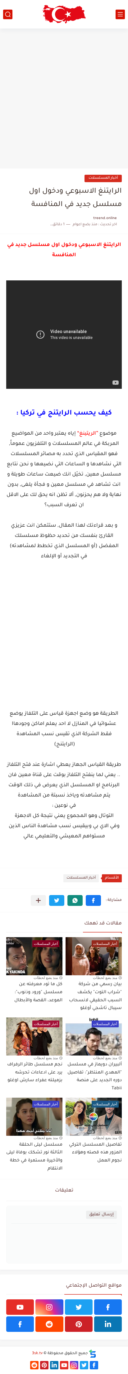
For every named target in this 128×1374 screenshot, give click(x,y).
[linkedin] (108, 1324)
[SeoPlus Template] (92, 1354)
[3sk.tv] (64, 14)
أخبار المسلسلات (103, 178)
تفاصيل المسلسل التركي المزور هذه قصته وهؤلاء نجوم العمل (95, 1153)
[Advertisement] (64, 98)
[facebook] (108, 1307)
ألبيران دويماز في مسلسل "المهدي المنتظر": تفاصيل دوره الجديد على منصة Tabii (94, 1076)
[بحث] (7, 14)
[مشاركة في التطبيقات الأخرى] (38, 900)
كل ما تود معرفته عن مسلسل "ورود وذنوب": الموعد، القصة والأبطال (38, 992)
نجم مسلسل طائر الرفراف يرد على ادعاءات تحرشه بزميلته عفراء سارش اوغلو (34, 1072)
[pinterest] (79, 1324)
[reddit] (49, 1324)
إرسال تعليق (101, 1214)
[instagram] (49, 1307)
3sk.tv (37, 1353)
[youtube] (20, 1307)
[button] (93, 900)
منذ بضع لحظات (105, 978)
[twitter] (79, 1307)
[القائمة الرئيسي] (120, 14)
